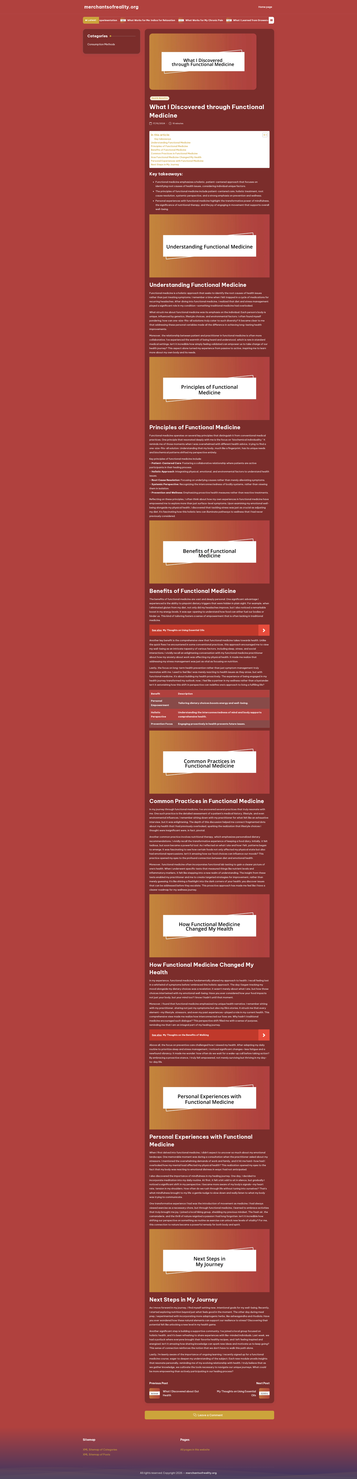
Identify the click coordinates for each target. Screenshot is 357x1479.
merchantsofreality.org (111, 7)
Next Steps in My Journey (165, 164)
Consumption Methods (101, 44)
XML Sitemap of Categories (100, 1449)
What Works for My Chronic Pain (147, 20)
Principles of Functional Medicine (169, 146)
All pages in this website (195, 1449)
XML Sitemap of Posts (96, 1454)
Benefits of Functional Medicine (168, 149)
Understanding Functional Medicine (170, 142)
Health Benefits (160, 98)
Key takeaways (163, 139)
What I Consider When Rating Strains (259, 20)
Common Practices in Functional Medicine (174, 153)
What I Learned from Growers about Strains (201, 20)
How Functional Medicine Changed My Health (176, 157)
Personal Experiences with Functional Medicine (177, 160)
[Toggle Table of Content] (263, 135)
